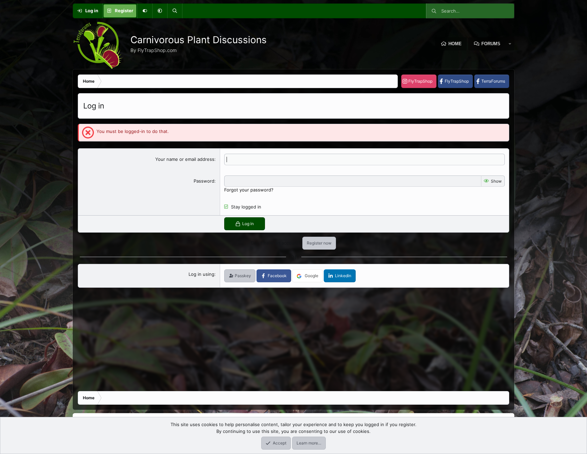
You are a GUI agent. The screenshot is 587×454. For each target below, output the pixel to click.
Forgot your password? (248, 189)
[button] (159, 10)
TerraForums (493, 81)
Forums (490, 43)
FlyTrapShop (420, 81)
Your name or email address (184, 159)
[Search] (174, 10)
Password (204, 181)
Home (455, 43)
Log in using (201, 274)
